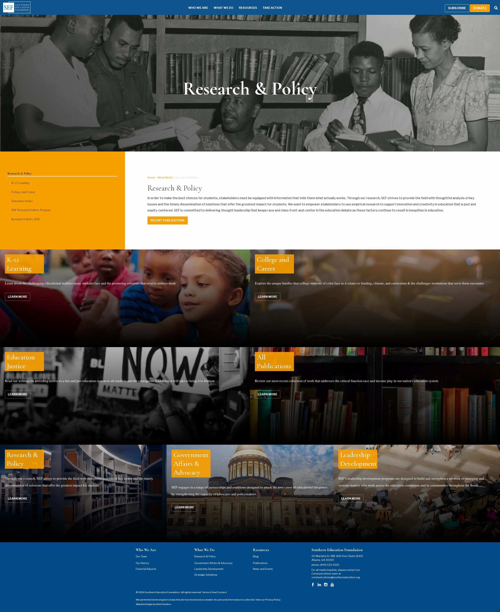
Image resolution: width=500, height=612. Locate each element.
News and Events (263, 568)
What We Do (223, 8)
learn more (17, 296)
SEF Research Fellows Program (31, 210)
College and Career (23, 192)
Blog (256, 556)
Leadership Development (208, 568)
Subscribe (457, 8)
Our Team (141, 556)
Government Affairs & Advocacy (213, 563)
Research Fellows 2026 (25, 219)
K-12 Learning (20, 183)
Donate (480, 8)
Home (151, 177)
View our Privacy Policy (267, 599)
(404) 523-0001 (329, 564)
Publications (260, 563)
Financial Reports (146, 568)
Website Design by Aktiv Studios (153, 604)
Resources (248, 8)
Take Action (272, 8)
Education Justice (22, 201)
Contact (222, 592)
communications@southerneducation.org (336, 577)
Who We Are (198, 8)
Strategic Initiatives (205, 574)
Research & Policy (19, 173)
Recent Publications (167, 220)
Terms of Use (209, 592)
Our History (142, 563)
